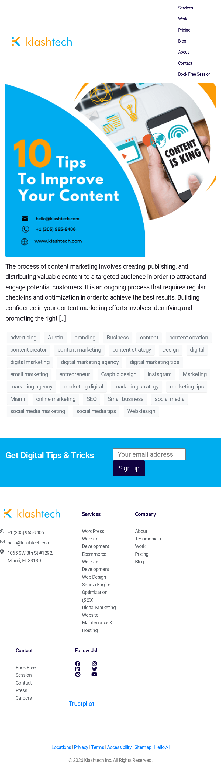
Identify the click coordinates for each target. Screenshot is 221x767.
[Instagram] (94, 664)
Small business (126, 399)
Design (170, 349)
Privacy (81, 747)
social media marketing (37, 411)
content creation (188, 337)
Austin (55, 337)
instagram (160, 374)
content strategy (131, 349)
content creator (28, 349)
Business (118, 337)
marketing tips (187, 386)
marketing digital (83, 386)
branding (84, 337)
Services (185, 8)
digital (197, 349)
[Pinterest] (77, 674)
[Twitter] (94, 669)
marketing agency (31, 386)
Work (182, 19)
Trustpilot (81, 703)
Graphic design (119, 374)
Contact (185, 63)
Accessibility (119, 747)
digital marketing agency (90, 362)
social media (169, 399)
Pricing (184, 30)
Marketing (195, 374)
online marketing (56, 399)
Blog (182, 41)
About (183, 52)
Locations (61, 747)
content (149, 337)
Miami (17, 399)
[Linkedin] (77, 669)
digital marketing (30, 362)
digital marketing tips (154, 362)
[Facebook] (77, 664)
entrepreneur (74, 374)
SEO (91, 399)
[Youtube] (94, 674)
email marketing (29, 374)
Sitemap (142, 747)
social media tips (96, 411)
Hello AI (162, 747)
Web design (141, 411)
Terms (97, 747)
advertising (23, 337)
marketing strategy (136, 386)
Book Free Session (194, 74)
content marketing (79, 349)
